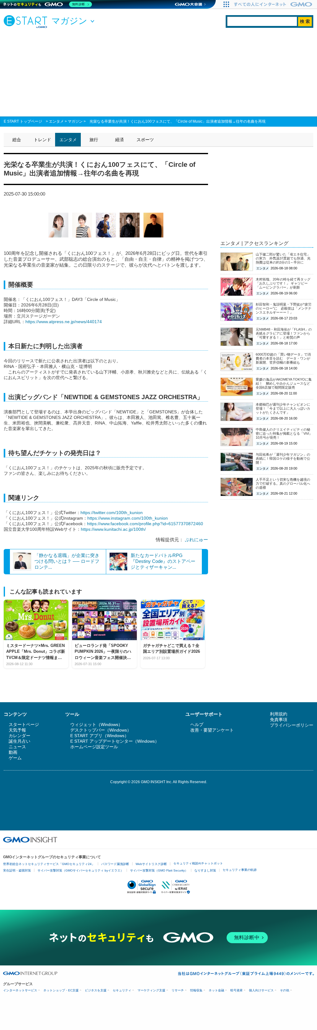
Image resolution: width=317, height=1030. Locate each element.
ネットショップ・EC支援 (61, 990)
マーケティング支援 (151, 990)
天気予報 (17, 730)
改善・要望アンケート (212, 730)
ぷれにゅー (196, 539)
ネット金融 (216, 990)
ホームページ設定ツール (94, 746)
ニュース (17, 746)
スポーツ (145, 139)
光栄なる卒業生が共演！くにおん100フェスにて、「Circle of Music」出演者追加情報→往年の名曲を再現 (177, 121)
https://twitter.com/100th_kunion (111, 512)
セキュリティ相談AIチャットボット (198, 863)
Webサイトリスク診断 (151, 864)
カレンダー (19, 735)
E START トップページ (23, 121)
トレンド (42, 139)
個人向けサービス (261, 990)
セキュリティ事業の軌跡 (240, 870)
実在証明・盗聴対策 (17, 870)
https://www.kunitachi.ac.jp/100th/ (113, 529)
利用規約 (278, 713)
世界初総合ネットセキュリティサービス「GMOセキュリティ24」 (49, 864)
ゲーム (15, 757)
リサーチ (178, 990)
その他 (284, 990)
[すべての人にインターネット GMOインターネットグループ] (274, 4)
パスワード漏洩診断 (115, 864)
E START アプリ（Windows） (99, 735)
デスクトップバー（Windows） (100, 730)
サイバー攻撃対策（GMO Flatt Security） (159, 870)
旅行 (93, 139)
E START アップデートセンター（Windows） (114, 741)
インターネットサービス (20, 990)
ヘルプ (196, 724)
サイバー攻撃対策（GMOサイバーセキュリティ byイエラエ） (80, 870)
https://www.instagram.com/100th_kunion (127, 518)
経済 (119, 139)
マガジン (75, 121)
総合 (16, 139)
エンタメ (56, 121)
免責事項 (278, 719)
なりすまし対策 (205, 870)
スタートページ (24, 724)
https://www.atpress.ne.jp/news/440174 (63, 321)
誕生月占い (19, 741)
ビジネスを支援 (95, 990)
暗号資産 (236, 990)
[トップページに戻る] (27, 21)
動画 (13, 752)
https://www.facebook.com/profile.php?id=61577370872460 (145, 523)
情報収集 (196, 990)
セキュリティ (122, 990)
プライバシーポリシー (291, 725)
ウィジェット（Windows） (96, 724)
